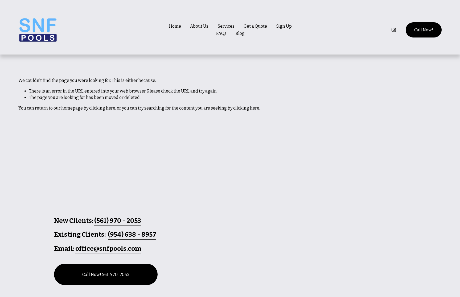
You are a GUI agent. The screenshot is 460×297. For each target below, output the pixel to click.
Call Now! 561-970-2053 (105, 274)
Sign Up (284, 26)
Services (226, 26)
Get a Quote (255, 26)
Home (175, 26)
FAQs (221, 33)
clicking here (102, 108)
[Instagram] (393, 29)
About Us (199, 26)
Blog (240, 33)
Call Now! (423, 29)
